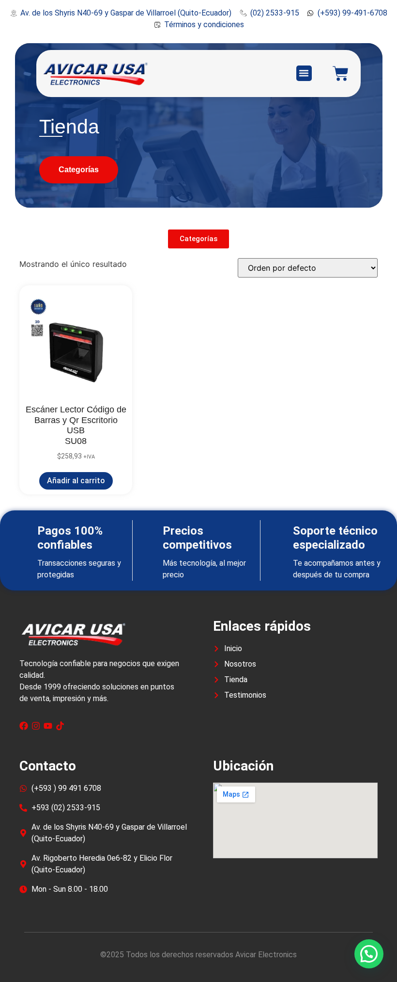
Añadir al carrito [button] (76, 480)
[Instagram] (35, 725)
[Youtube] (48, 725)
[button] (304, 73)
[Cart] (340, 73)
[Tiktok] (60, 725)
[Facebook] (23, 725)
